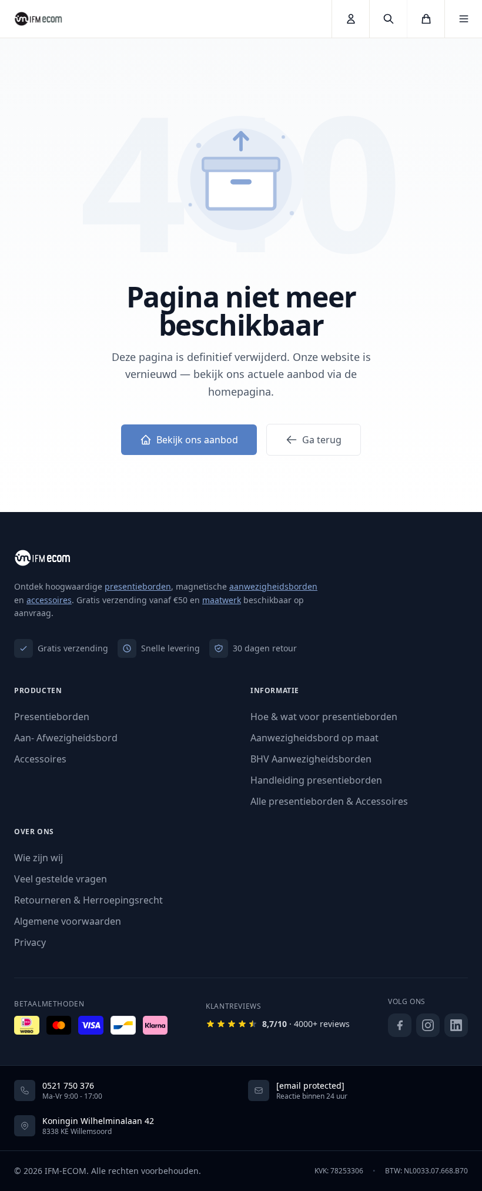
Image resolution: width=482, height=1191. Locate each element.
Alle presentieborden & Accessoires (329, 801)
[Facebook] (399, 1025)
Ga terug (322, 439)
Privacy (30, 942)
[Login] (350, 19)
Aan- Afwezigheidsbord (66, 737)
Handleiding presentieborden (316, 780)
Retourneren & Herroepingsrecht (88, 900)
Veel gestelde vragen (60, 878)
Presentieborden (51, 716)
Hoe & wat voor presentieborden (323, 716)
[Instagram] (428, 1025)
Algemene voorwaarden (67, 921)
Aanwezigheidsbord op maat (314, 737)
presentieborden (138, 586)
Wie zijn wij (38, 857)
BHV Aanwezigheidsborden (310, 758)
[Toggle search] (388, 19)
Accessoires (40, 758)
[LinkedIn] (456, 1025)
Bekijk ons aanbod (197, 439)
